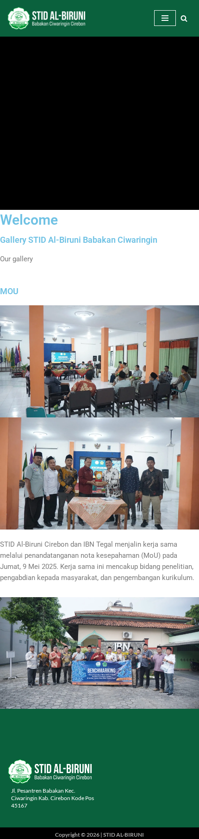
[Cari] (183, 18)
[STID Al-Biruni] (46, 18)
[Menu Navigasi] (165, 18)
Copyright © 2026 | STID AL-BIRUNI (99, 834)
